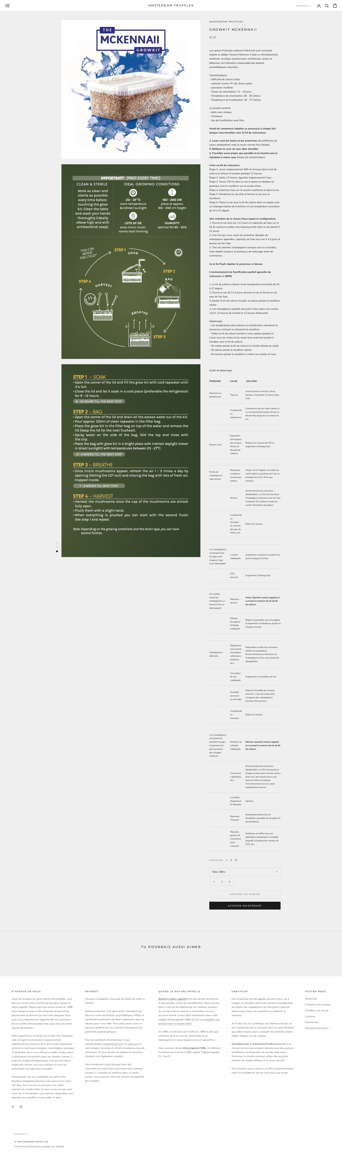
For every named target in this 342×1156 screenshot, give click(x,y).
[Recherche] (327, 5)
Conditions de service (316, 1010)
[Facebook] (227, 860)
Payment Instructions (317, 1028)
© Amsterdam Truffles (31, 1141)
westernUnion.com (113, 1044)
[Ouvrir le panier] (335, 6)
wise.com (133, 1044)
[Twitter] (231, 860)
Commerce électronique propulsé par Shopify (39, 1146)
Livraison (310, 1016)
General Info (312, 1022)
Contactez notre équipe (317, 1004)
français (302, 6)
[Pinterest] (236, 860)
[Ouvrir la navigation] (7, 5)
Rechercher (311, 998)
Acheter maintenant (245, 905)
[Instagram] (21, 1106)
